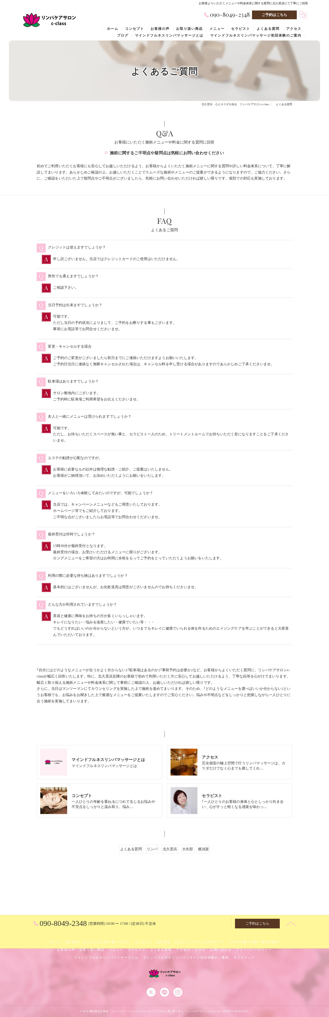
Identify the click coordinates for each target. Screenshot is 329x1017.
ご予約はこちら (274, 15)
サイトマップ (244, 957)
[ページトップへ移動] (290, 923)
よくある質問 (131, 849)
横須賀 (203, 849)
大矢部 (187, 849)
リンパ (152, 849)
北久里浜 (170, 849)
